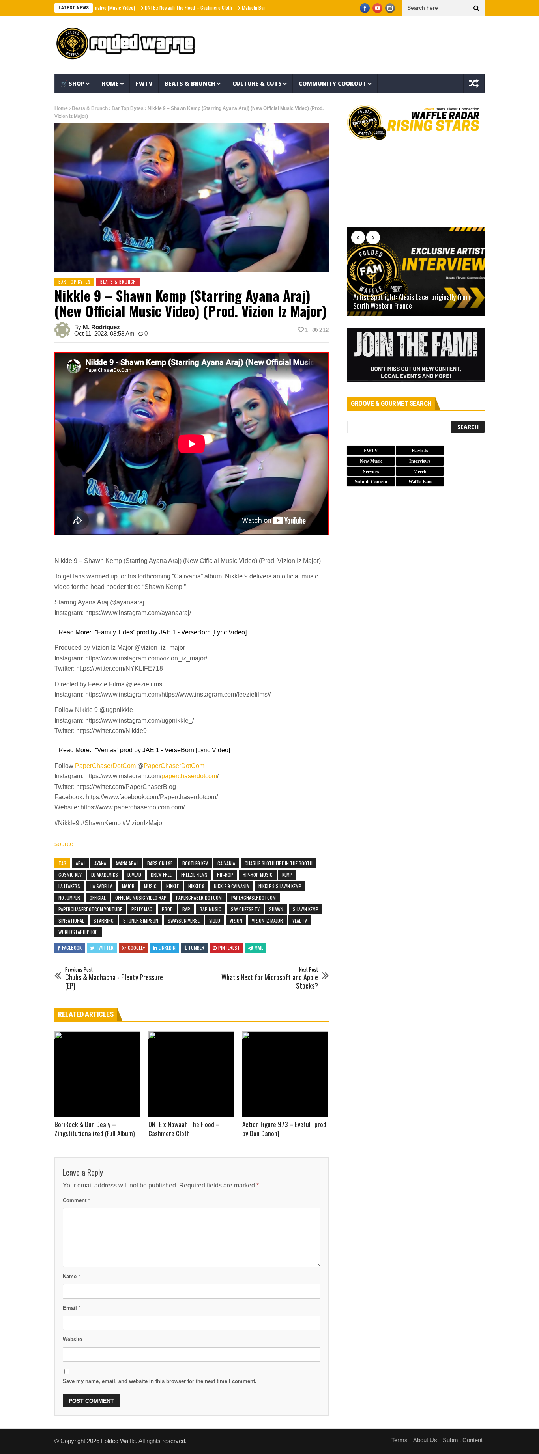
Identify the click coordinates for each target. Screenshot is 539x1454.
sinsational (71, 920)
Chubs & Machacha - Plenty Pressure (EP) (114, 978)
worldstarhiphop (78, 931)
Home (110, 83)
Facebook (72, 947)
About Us (425, 1440)
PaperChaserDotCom (105, 765)
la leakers (69, 886)
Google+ (136, 947)
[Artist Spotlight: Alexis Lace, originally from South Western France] (416, 271)
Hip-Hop (225, 874)
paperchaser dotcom (199, 897)
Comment (76, 1200)
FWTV (144, 83)
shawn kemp (305, 909)
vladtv (299, 920)
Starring (104, 920)
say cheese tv (245, 909)
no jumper (69, 897)
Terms (399, 1440)
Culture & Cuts (257, 83)
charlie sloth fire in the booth (279, 863)
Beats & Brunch (190, 83)
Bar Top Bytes (128, 108)
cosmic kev (70, 874)
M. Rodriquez (101, 327)
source (63, 844)
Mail (259, 947)
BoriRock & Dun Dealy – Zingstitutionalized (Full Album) (94, 1128)
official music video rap (141, 897)
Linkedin (167, 947)
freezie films (194, 874)
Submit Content (463, 1440)
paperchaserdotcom (189, 776)
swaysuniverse (184, 920)
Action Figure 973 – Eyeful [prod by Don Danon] (284, 1128)
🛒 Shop (72, 83)
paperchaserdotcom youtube (90, 909)
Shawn (276, 909)
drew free (161, 874)
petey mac (141, 909)
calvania (226, 863)
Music (150, 886)
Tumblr (196, 947)
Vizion (236, 920)
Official (98, 897)
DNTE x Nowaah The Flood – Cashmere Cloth (155, 7)
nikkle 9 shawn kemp (279, 886)
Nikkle (172, 886)
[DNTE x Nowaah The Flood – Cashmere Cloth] (191, 1074)
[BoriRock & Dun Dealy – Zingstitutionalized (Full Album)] (97, 1074)
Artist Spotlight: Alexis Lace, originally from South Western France (411, 301)
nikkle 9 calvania (231, 886)
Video (214, 920)
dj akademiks (104, 874)
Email (71, 1308)
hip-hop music (258, 874)
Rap (186, 909)
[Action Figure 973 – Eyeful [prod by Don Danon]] (285, 1074)
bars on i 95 (160, 863)
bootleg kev (195, 863)
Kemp (287, 874)
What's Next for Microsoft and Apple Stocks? (269, 978)
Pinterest (229, 947)
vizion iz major (267, 920)
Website (72, 1339)
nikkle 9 (196, 886)
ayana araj (127, 863)
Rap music (210, 909)
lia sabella (101, 886)
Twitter (105, 947)
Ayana (100, 863)
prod (167, 909)
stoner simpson (140, 920)
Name (71, 1276)
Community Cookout (333, 83)
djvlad (134, 874)
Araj (80, 863)
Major (128, 886)
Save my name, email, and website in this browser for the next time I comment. (159, 1381)
